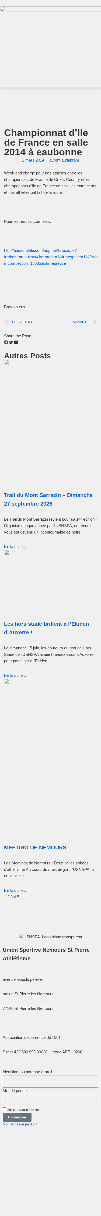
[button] (50, 88)
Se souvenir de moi (23, 1109)
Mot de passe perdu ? (20, 1124)
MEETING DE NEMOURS (35, 847)
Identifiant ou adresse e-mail (27, 1072)
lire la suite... (15, 546)
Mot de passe (15, 1090)
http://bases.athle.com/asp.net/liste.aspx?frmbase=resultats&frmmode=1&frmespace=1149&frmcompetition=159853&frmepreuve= (50, 257)
